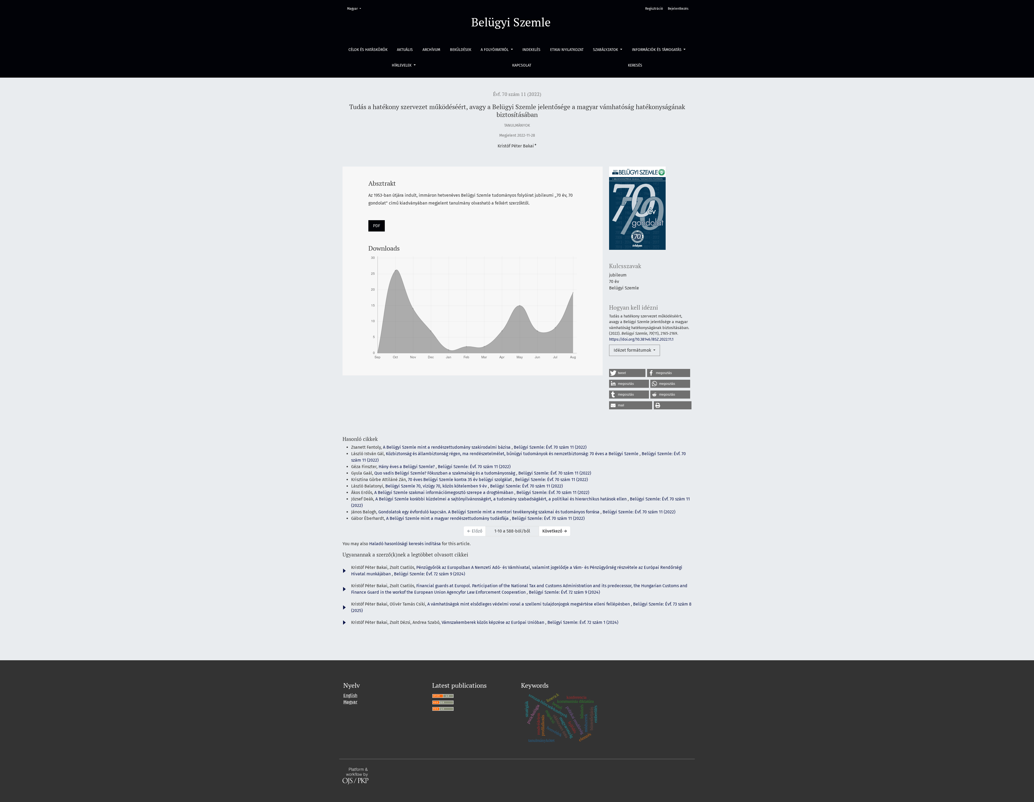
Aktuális (405, 49)
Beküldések (460, 49)
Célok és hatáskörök (367, 49)
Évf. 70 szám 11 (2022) (517, 94)
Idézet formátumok (633, 350)
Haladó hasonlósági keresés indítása (405, 543)
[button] (627, 373)
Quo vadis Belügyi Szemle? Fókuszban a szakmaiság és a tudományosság (445, 473)
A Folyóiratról (495, 49)
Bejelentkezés (678, 9)
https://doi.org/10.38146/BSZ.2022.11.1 (641, 339)
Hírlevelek (402, 65)
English (350, 695)
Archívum (431, 49)
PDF (376, 225)
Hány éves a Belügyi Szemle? (407, 466)
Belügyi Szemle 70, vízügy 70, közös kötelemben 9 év (436, 486)
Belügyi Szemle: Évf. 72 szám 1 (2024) (582, 622)
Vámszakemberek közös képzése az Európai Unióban (493, 622)
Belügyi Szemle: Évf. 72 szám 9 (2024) (429, 573)
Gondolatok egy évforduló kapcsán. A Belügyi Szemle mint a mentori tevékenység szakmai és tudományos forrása (489, 511)
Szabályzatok (606, 49)
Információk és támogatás (657, 49)
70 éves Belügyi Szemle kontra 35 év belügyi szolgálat (460, 479)
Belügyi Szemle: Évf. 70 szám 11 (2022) (550, 447)
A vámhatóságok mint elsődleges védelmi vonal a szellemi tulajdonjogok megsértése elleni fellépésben (529, 604)
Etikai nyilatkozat (567, 49)
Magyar (356, 8)
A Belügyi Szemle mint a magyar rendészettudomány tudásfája (448, 518)
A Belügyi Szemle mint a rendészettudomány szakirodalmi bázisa (447, 447)
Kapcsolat (521, 65)
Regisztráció (654, 9)
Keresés (635, 65)
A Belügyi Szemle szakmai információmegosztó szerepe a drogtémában (444, 492)
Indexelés (531, 49)
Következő (554, 531)
